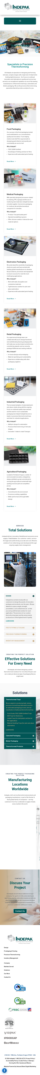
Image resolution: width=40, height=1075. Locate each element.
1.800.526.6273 (20, 1058)
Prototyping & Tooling (10, 951)
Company (7, 963)
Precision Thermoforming (12, 954)
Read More (10, 161)
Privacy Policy (30, 1058)
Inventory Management (11, 958)
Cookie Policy (23, 1060)
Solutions (7, 970)
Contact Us (20, 911)
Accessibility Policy (12, 1060)
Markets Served (9, 966)
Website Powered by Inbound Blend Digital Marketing (20, 1066)
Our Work (7, 973)
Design (6, 947)
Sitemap (30, 1060)
